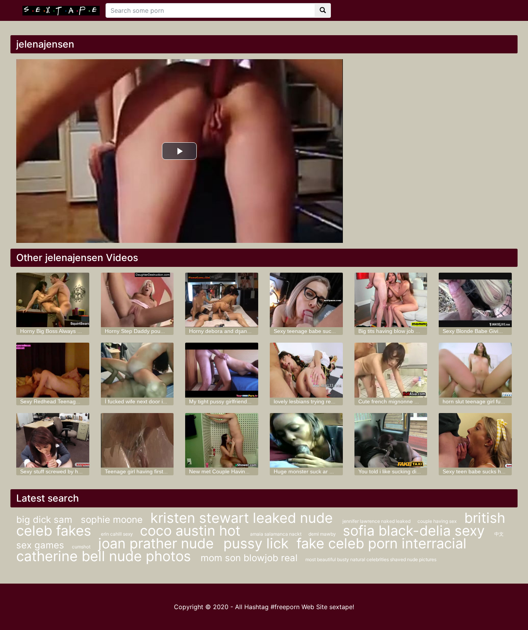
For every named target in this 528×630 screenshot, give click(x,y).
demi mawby (322, 534)
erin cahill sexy (117, 534)
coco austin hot (192, 530)
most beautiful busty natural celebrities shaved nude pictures (370, 559)
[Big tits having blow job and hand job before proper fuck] (391, 300)
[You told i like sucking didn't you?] (391, 440)
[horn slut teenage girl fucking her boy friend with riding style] (475, 370)
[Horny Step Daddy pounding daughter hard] (137, 300)
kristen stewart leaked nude (243, 517)
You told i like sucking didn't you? (398, 471)
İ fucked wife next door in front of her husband (161, 401)
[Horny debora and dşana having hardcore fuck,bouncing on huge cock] (221, 300)
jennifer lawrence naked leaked (377, 521)
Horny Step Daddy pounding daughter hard (157, 331)
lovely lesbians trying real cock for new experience (335, 401)
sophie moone (112, 519)
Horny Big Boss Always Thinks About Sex (70, 331)
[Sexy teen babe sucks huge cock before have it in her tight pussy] (475, 440)
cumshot (81, 547)
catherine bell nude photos (105, 556)
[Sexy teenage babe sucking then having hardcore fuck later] (306, 300)
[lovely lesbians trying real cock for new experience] (306, 370)
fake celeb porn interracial (381, 543)
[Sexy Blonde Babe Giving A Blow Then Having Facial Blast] (475, 300)
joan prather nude (158, 543)
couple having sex (436, 521)
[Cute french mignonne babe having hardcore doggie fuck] (391, 370)
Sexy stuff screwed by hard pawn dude (67, 471)
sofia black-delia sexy (416, 530)
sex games (40, 545)
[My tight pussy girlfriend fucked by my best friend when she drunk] (221, 370)
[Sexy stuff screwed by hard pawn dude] (52, 440)
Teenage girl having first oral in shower (152, 471)
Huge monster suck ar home (308, 471)
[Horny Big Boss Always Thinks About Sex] (52, 300)
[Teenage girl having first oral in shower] (137, 440)
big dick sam (45, 519)
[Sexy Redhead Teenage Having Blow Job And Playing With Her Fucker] (52, 370)
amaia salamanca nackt (276, 534)
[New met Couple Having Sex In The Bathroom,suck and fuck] (221, 440)
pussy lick (256, 543)
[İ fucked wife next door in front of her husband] (137, 370)
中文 (499, 534)
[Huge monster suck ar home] (306, 440)
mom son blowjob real (249, 557)
